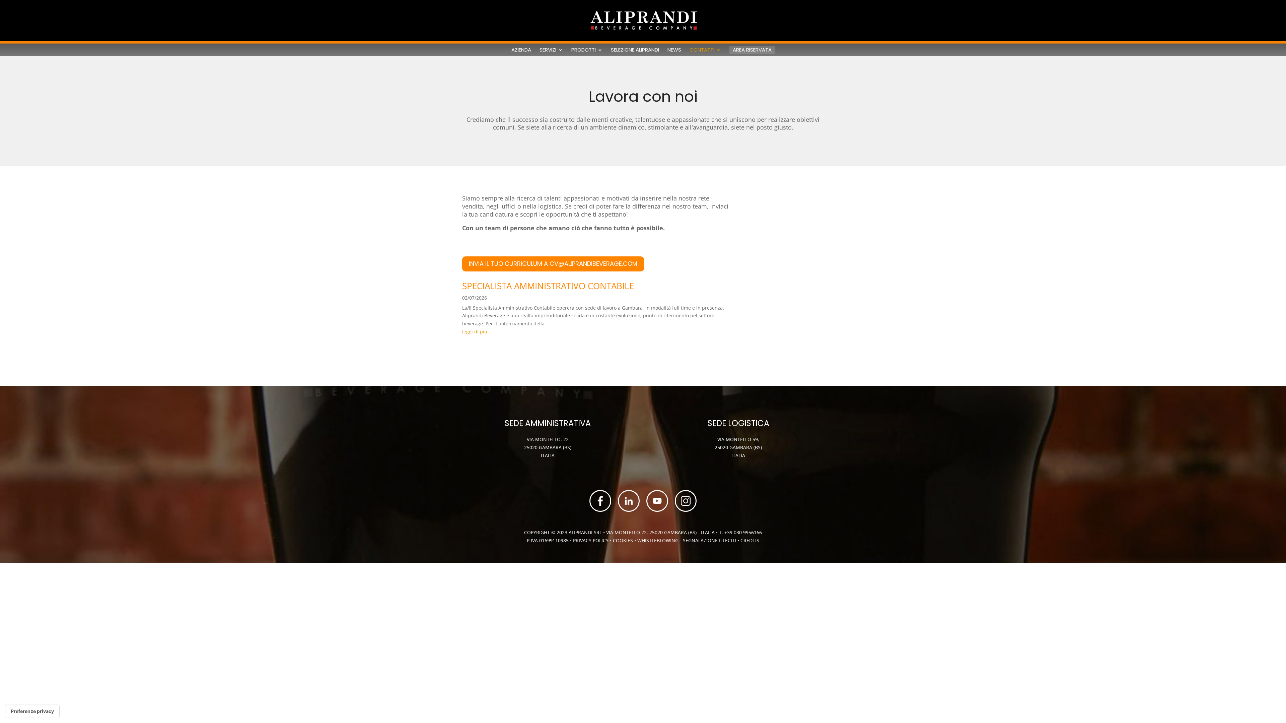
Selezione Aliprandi (635, 50)
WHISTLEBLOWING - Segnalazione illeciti (686, 540)
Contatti (702, 50)
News (674, 50)
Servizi (548, 50)
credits (749, 540)
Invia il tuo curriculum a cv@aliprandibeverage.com (553, 263)
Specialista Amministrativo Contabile (548, 286)
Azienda (521, 50)
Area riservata (752, 49)
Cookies (623, 540)
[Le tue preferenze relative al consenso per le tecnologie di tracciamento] (32, 711)
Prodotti (583, 50)
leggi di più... (476, 331)
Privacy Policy (591, 540)
